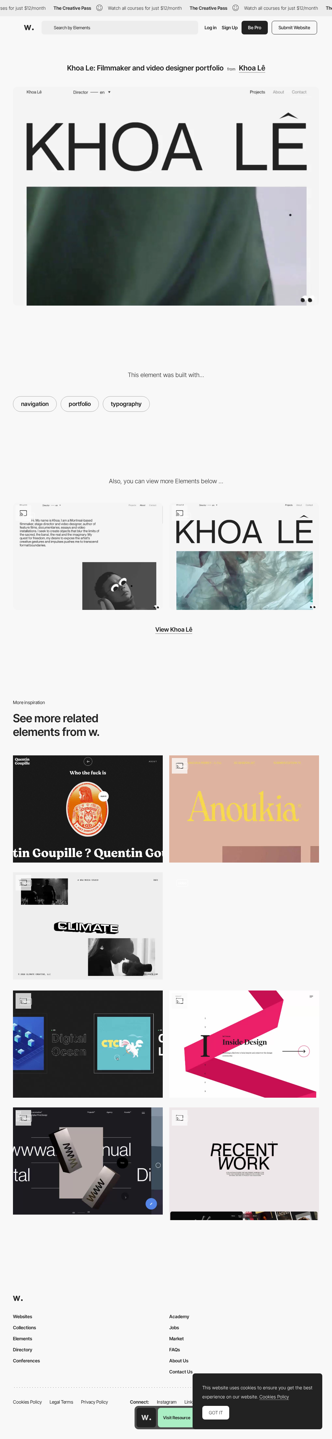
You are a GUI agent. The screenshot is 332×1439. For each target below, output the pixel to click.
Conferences (26, 1360)
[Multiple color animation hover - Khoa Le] (244, 556)
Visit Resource (176, 1417)
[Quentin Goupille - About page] (88, 809)
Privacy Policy (94, 1402)
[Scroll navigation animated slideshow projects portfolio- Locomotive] (88, 1161)
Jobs (174, 1327)
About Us (178, 1360)
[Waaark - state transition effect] (244, 926)
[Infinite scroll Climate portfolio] (88, 925)
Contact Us (181, 1371)
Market (176, 1338)
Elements (22, 1338)
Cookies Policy (27, 1402)
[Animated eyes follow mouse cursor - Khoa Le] (88, 556)
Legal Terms (61, 1402)
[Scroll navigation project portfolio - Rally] (244, 1044)
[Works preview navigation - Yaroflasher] (88, 1044)
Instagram (167, 1402)
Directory (22, 1349)
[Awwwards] (29, 27)
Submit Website (294, 27)
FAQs (174, 1349)
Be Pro (254, 27)
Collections (24, 1327)
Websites (22, 1316)
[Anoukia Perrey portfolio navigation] (244, 809)
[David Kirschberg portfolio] (244, 1163)
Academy (179, 1316)
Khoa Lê (252, 67)
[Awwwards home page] (146, 1417)
